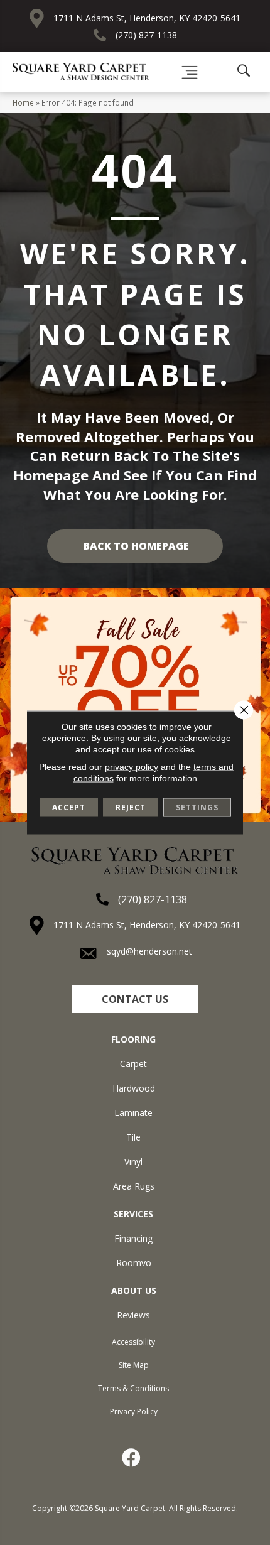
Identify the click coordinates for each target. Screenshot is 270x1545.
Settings (197, 807)
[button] (135, 999)
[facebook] (132, 1458)
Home (23, 102)
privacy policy (131, 767)
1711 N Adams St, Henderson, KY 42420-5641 (146, 18)
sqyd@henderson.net (149, 951)
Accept (68, 807)
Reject (131, 807)
